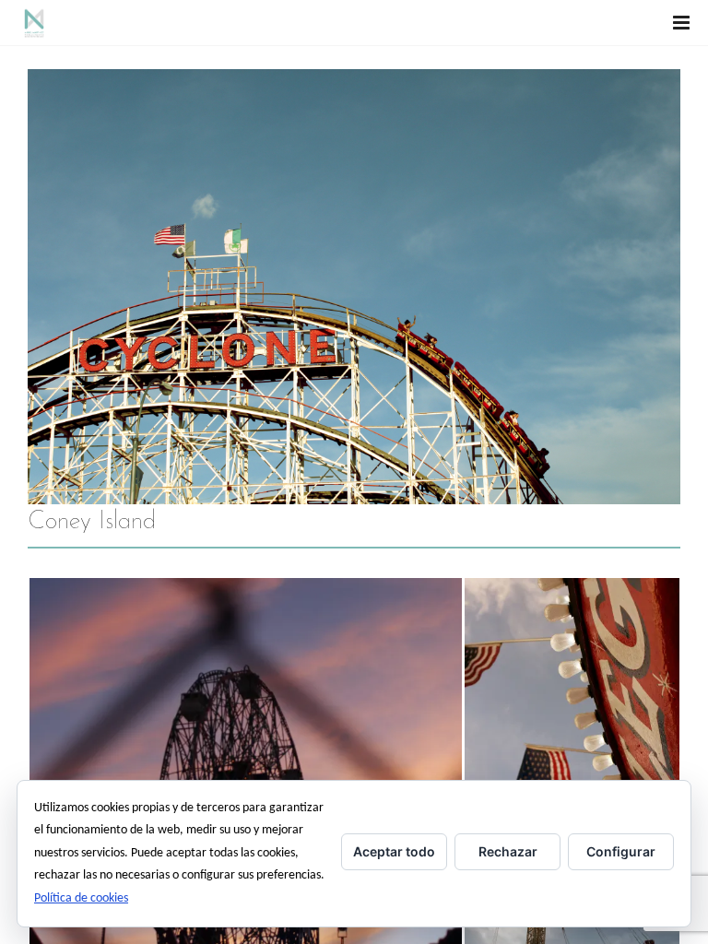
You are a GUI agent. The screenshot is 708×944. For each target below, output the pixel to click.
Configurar (620, 851)
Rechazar (507, 851)
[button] (571, 685)
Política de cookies (81, 898)
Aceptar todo (394, 851)
